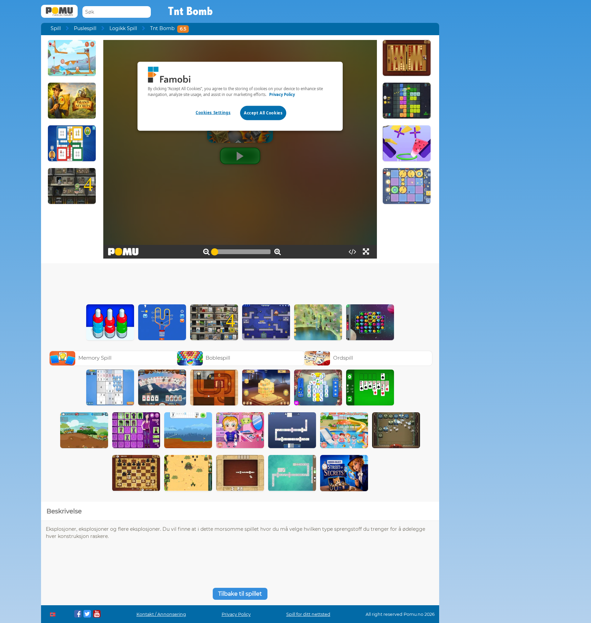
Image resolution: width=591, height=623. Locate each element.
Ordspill (343, 358)
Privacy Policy (236, 614)
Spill (56, 28)
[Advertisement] (240, 282)
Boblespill (218, 358)
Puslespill (85, 28)
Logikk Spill (123, 28)
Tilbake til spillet (240, 594)
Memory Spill (94, 358)
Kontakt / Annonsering (161, 614)
